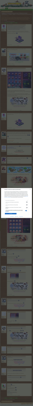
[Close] (30, 189)
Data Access (16, 216)
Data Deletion (12, 216)
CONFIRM (10, 213)
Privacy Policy (21, 216)
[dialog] (16, 203)
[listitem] (16, 200)
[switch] (26, 202)
